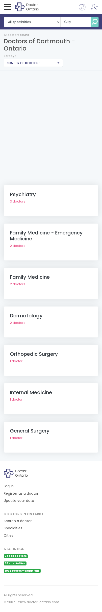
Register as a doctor (21, 493)
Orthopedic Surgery (34, 354)
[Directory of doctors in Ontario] (35, 6)
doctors (17, 201)
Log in (9, 486)
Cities (8, 535)
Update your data (19, 500)
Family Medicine (30, 277)
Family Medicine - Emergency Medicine (46, 235)
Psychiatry (23, 194)
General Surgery (30, 430)
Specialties (13, 528)
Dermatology (26, 315)
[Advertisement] (51, 124)
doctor (16, 361)
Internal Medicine (31, 392)
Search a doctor (18, 521)
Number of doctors (23, 63)
